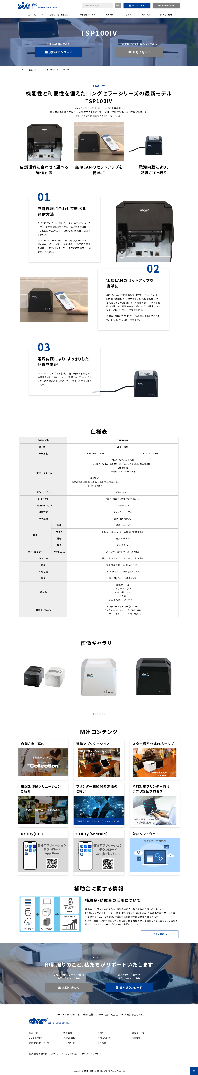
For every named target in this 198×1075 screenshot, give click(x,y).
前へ (90, 714)
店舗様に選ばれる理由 (59, 14)
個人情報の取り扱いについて (44, 1053)
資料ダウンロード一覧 (39, 1043)
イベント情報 (69, 1038)
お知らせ (127, 14)
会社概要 (102, 1043)
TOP (21, 69)
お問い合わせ (168, 5)
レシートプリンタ (48, 69)
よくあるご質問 (166, 14)
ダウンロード (138, 5)
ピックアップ (146, 14)
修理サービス (138, 1033)
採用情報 (136, 1038)
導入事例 (109, 14)
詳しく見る (158, 934)
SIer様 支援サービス (87, 14)
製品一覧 (32, 14)
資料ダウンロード (60, 52)
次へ (108, 714)
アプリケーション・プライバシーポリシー (81, 1053)
